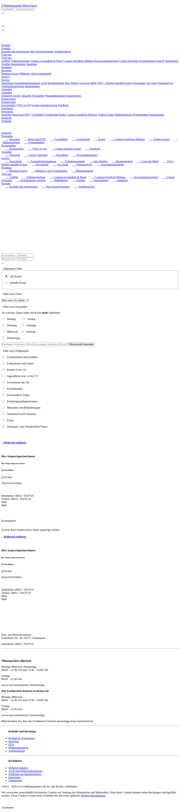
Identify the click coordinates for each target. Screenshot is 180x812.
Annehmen (7, 807)
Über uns (6, 57)
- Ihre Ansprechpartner (56, 186)
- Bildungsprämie (82, 170)
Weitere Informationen (93, 795)
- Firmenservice (82, 164)
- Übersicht (12, 155)
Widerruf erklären (18, 767)
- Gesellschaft (81, 139)
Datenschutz (15, 780)
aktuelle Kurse (17, 282)
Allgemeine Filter (12, 268)
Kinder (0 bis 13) (16, 369)
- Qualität (78, 180)
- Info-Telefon (98, 161)
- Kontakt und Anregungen (21, 186)
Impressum (14, 777)
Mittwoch (12, 331)
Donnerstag (13, 337)
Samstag (31, 325)
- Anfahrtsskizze (84, 186)
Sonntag (30, 331)
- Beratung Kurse (16, 170)
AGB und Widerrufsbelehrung (25, 771)
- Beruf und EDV (35, 139)
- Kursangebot (14, 148)
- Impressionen (98, 180)
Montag (11, 319)
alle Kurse (14, 276)
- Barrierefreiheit (122, 161)
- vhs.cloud (60, 164)
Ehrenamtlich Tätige (18, 395)
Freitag (31, 319)
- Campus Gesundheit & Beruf (68, 177)
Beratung (6, 70)
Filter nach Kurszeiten (15, 306)
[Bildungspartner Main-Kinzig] (19, 5)
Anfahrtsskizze (16, 750)
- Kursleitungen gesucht (31, 180)
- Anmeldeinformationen (41, 161)
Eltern (10, 420)
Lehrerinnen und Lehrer (20, 363)
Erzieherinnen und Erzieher (22, 357)
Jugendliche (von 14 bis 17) (22, 376)
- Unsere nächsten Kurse (66, 148)
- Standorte (120, 180)
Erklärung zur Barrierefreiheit (24, 774)
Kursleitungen (15, 388)
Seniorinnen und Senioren (21, 413)
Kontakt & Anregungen (21, 738)
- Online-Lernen (159, 139)
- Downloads (40, 164)
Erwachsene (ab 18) (18, 382)
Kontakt (5, 48)
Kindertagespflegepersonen (22, 401)
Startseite (6, 121)
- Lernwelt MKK (148, 161)
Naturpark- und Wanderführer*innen (27, 426)
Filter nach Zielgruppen (15, 350)
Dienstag (12, 325)
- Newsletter (60, 155)
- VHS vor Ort (37, 148)
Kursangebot (8, 102)
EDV (11, 744)
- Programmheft (34, 142)
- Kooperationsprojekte (144, 177)
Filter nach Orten (12, 293)
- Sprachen (12, 139)
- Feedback (92, 148)
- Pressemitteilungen (84, 155)
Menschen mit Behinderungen (23, 407)
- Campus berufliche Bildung (127, 139)
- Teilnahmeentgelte (72, 161)
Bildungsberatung (18, 747)
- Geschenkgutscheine (110, 164)
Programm (7, 111)
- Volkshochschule (33, 177)
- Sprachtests (13, 161)
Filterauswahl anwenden (81, 344)
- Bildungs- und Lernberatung (49, 170)
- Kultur (99, 139)
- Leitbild (11, 177)
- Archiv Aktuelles (35, 155)
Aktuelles (6, 92)
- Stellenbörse (59, 180)
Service (5, 79)
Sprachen (13, 741)
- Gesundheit (59, 139)
